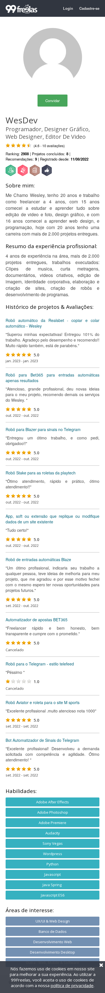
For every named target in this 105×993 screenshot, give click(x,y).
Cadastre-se (89, 8)
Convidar (52, 100)
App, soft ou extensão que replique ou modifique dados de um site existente (52, 518)
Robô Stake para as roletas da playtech (41, 473)
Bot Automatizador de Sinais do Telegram (42, 740)
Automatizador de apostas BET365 (36, 619)
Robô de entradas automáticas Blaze (38, 559)
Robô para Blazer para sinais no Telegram (43, 429)
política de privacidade (72, 985)
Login (68, 8)
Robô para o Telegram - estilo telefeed (40, 664)
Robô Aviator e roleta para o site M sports (43, 702)
